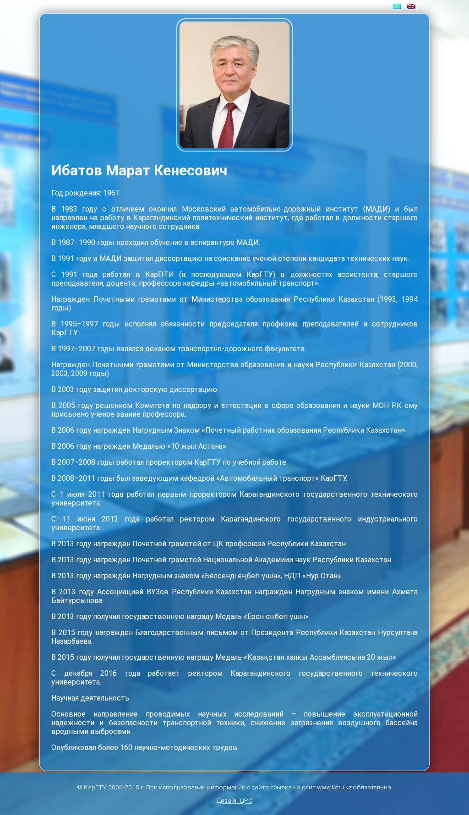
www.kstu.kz (334, 787)
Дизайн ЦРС (234, 800)
